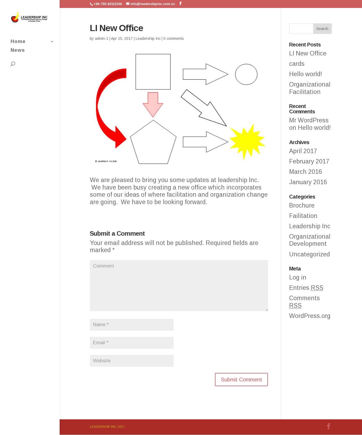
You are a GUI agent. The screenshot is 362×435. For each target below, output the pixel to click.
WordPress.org (309, 315)
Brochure (302, 205)
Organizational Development (309, 240)
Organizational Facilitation (309, 88)
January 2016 (308, 182)
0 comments (174, 38)
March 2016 (305, 171)
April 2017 (303, 151)
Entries (306, 287)
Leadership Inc (148, 38)
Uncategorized (309, 254)
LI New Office (307, 53)
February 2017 (309, 161)
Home (18, 42)
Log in (297, 277)
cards (296, 63)
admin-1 (101, 38)
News (18, 50)
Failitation (303, 215)
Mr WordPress (309, 120)
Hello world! (305, 74)
